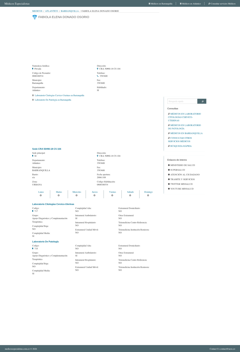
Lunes (41, 191)
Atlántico (51, 10)
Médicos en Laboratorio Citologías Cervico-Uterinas (184, 117)
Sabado (130, 191)
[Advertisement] (94, 41)
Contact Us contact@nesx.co (222, 348)
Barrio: (35, 174)
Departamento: (38, 87)
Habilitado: (102, 87)
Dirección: (101, 66)
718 (36, 248)
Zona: (34, 182)
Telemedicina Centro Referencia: (132, 222)
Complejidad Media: (41, 233)
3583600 (104, 75)
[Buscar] (201, 101)
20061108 (101, 177)
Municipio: (37, 80)
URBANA (37, 184)
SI (98, 90)
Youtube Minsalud (182, 188)
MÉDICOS (37, 10)
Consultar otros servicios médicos (180, 139)
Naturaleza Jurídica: (41, 66)
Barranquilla (70, 10)
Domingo (148, 191)
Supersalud (177, 169)
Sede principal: (38, 153)
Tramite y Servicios (182, 179)
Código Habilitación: (106, 182)
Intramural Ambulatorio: (86, 215)
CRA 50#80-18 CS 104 (109, 68)
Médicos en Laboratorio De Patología (184, 127)
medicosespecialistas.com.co (17, 348)
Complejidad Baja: (40, 226)
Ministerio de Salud (182, 165)
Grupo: (35, 215)
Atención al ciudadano (185, 174)
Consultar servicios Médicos (223, 3)
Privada (37, 68)
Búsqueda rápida (181, 145)
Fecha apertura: (103, 174)
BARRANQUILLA (41, 170)
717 (36, 211)
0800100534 (37, 75)
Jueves (95, 191)
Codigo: (35, 208)
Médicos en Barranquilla (161, 3)
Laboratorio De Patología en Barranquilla (53, 99)
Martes (59, 191)
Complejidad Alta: (83, 208)
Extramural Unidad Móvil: (86, 230)
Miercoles (76, 191)
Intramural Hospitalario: (85, 222)
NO (34, 228)
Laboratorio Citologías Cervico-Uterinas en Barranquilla (59, 95)
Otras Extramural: (126, 215)
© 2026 (21, 348)
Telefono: (101, 73)
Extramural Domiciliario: (129, 208)
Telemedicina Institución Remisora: (133, 230)
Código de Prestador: (41, 73)
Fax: (99, 80)
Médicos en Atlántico (191, 3)
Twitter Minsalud (181, 183)
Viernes (112, 191)
